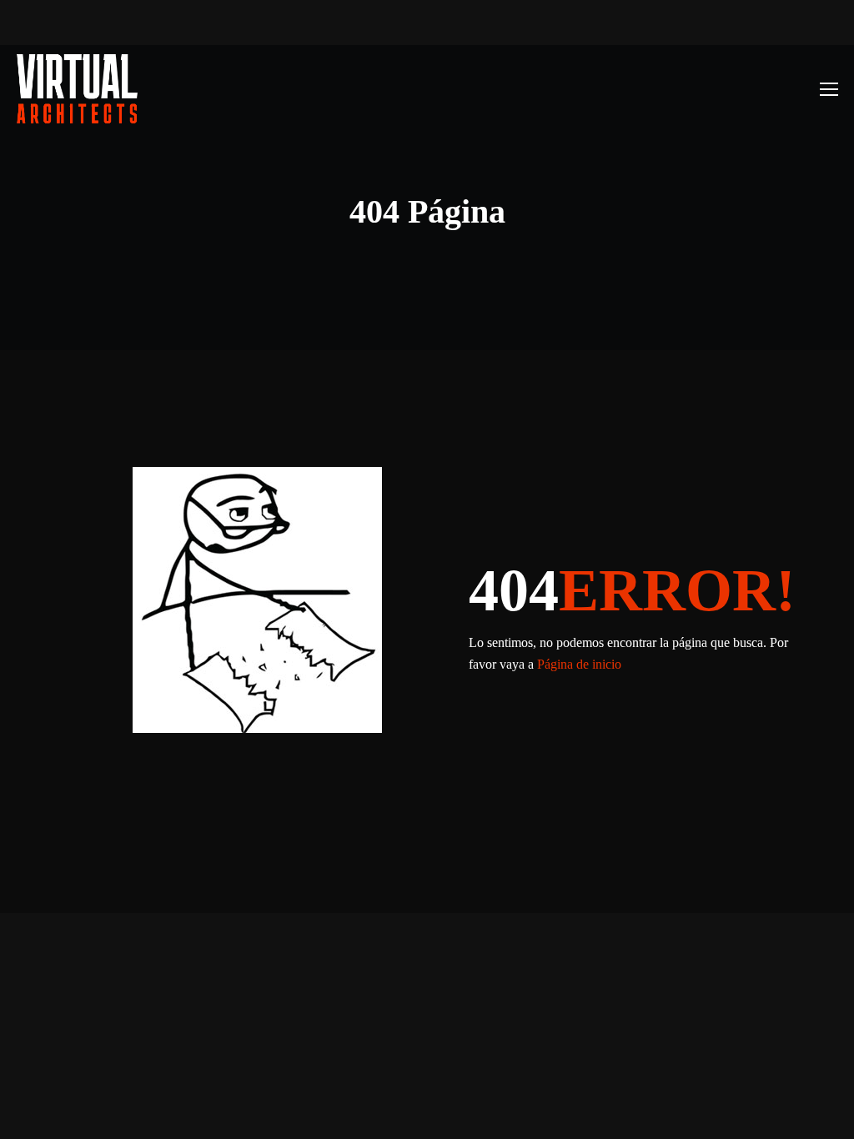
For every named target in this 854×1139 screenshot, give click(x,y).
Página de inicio (579, 664)
